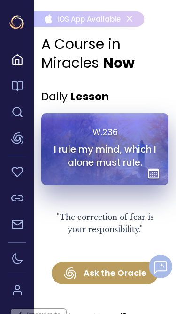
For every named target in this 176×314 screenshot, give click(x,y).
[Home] (17, 61)
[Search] (17, 113)
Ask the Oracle (115, 273)
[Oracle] (17, 140)
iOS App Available (82, 19)
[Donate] (17, 173)
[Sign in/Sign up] (17, 291)
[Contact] (17, 226)
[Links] (17, 199)
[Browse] (17, 87)
